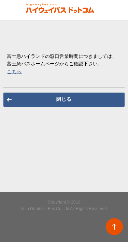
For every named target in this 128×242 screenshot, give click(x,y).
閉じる (63, 99)
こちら (14, 71)
